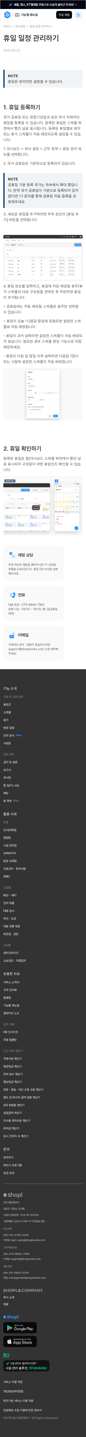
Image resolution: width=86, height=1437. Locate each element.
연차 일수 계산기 (13, 1074)
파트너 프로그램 (12, 1165)
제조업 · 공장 (10, 934)
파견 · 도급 (9, 918)
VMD (6, 876)
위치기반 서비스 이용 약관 (18, 1400)
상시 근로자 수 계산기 (15, 1136)
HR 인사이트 (10, 1032)
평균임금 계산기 (12, 1066)
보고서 (7, 770)
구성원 (7, 743)
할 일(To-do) (11, 785)
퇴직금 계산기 (11, 1128)
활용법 (7, 997)
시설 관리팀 (10, 845)
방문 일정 (8, 727)
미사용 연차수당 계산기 (16, 1120)
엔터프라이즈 (10, 953)
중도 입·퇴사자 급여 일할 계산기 (21, 1097)
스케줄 (7, 712)
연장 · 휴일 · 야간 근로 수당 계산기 (23, 1089)
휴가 (5, 720)
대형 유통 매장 (11, 926)
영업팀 (7, 837)
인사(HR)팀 (9, 830)
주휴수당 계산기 (12, 1058)
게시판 (7, 777)
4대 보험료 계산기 (13, 1105)
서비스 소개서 (11, 982)
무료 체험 (64, 15)
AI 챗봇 (7, 801)
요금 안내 (8, 1173)
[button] (78, 15)
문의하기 (8, 1157)
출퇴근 (7, 704)
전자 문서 (8, 735)
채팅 (5, 793)
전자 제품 (8, 903)
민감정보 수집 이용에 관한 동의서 (22, 1410)
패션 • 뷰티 (9, 895)
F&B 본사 (8, 910)
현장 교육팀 (10, 861)
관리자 (7, 26)
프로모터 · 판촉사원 (14, 868)
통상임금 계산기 (12, 1082)
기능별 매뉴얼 (11, 1005)
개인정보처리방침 (13, 1391)
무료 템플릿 (10, 1039)
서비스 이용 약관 (13, 1382)
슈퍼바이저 (9, 853)
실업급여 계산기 (12, 1113)
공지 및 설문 (10, 762)
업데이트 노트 (11, 1013)
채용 (5, 1304)
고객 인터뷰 (10, 990)
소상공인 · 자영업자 (14, 960)
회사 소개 (8, 1297)
